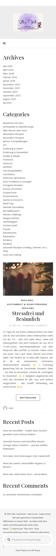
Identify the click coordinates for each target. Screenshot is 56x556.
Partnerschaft (10, 225)
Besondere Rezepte (13, 133)
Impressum (33, 514)
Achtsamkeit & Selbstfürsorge (18, 126)
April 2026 (8, 69)
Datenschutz (45, 514)
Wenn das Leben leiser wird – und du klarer (25, 474)
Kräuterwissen (10, 196)
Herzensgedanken (12, 170)
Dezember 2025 (11, 84)
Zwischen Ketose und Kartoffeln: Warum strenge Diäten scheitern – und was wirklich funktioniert (25, 445)
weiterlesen (28, 397)
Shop (5, 250)
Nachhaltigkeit (10, 221)
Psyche (6, 229)
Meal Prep (8, 203)
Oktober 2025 (10, 91)
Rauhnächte (9, 236)
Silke (11, 408)
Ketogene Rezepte (13, 185)
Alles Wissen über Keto (15, 130)
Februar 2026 (10, 77)
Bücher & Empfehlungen (15, 141)
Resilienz (7, 239)
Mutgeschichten (11, 218)
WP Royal (35, 550)
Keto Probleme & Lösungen (17, 181)
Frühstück (8, 159)
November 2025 (11, 88)
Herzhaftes (9, 174)
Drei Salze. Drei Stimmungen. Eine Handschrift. (26, 455)
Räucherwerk (9, 232)
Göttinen (7, 166)
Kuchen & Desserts (13, 199)
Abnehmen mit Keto (13, 122)
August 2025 (9, 99)
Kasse (26, 532)
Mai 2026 (8, 66)
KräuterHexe (10, 192)
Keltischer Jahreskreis (14, 177)
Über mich (28, 528)
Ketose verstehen (12, 188)
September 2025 (12, 95)
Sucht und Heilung (12, 254)
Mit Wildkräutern (11, 210)
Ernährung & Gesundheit (15, 152)
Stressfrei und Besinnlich (28, 316)
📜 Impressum (16, 528)
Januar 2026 (9, 80)
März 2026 (8, 73)
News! (6, 528)
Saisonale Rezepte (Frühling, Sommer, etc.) (25, 247)
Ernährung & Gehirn (13, 148)
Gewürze (7, 163)
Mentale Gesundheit (13, 207)
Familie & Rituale (11, 155)
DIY (5, 144)
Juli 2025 (7, 102)
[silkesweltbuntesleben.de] (28, 22)
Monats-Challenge (12, 214)
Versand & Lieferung (12, 532)
